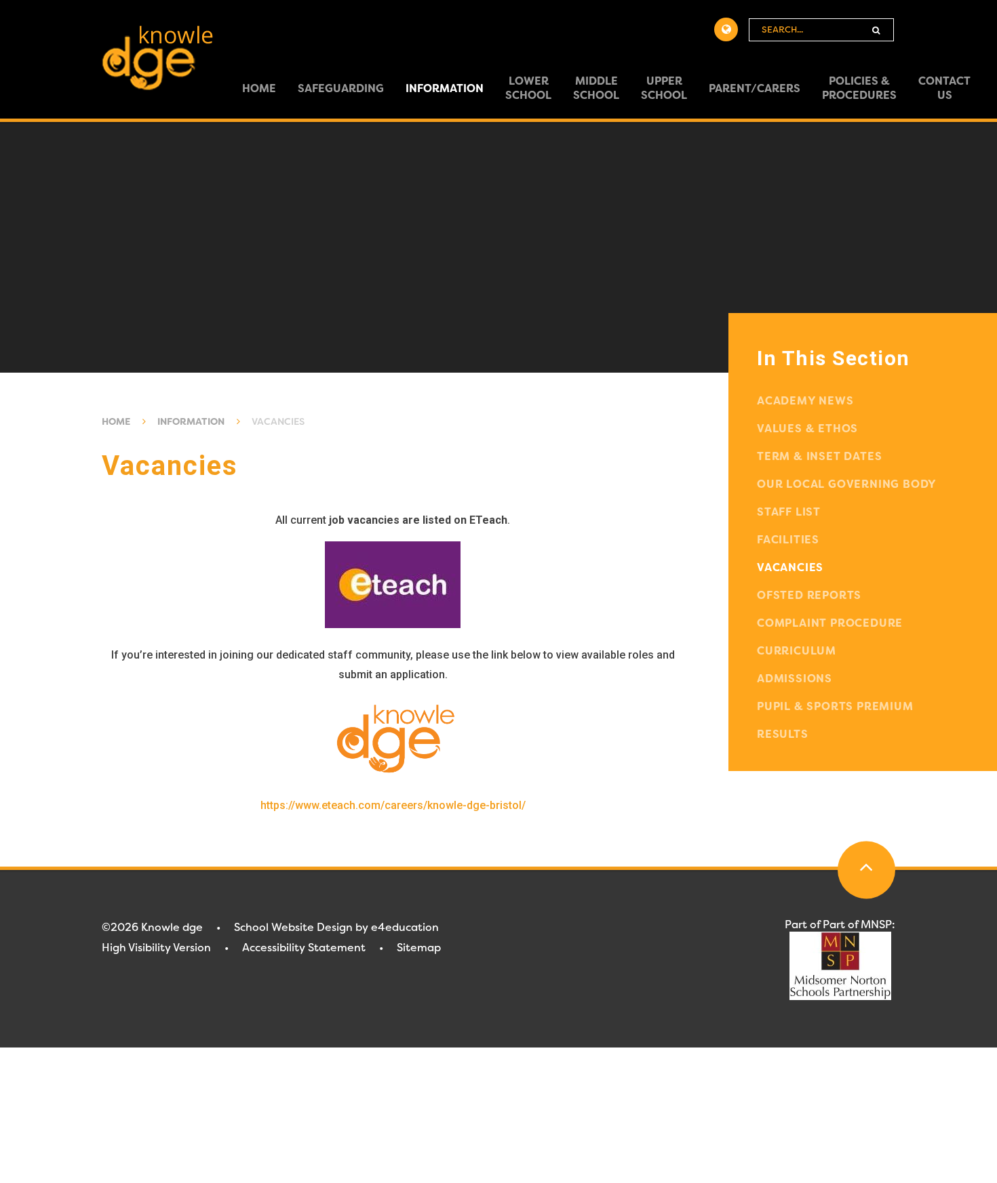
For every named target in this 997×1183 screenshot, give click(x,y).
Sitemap (419, 947)
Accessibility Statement (304, 947)
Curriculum (796, 651)
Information (190, 421)
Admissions (794, 678)
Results (782, 734)
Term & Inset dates (819, 456)
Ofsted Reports (809, 595)
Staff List (789, 512)
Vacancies (278, 421)
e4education (405, 927)
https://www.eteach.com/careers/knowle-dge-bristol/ (393, 805)
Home (116, 421)
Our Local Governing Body (847, 484)
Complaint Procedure (830, 623)
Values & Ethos (807, 428)
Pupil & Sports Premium (835, 706)
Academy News (805, 401)
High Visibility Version (156, 947)
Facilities (788, 540)
